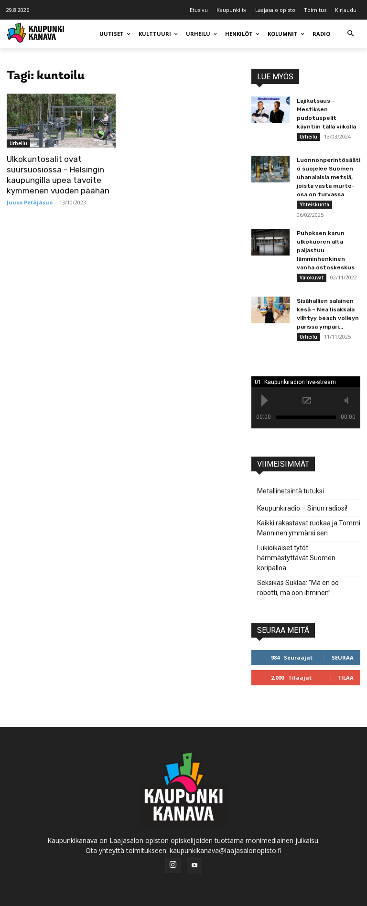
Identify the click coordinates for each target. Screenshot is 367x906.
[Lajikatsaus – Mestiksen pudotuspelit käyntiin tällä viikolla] (270, 109)
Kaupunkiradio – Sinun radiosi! (302, 508)
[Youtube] (194, 866)
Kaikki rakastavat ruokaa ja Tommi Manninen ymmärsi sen (308, 528)
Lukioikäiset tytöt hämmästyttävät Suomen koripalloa (296, 558)
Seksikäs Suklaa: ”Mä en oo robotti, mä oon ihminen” (298, 588)
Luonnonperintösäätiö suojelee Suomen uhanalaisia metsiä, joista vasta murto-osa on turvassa (328, 177)
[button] (350, 34)
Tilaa (345, 677)
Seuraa (343, 657)
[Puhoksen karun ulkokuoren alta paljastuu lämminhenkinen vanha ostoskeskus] (270, 242)
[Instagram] (173, 865)
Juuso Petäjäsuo (30, 202)
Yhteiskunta (314, 204)
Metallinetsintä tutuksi (290, 491)
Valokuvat (312, 277)
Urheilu (18, 143)
